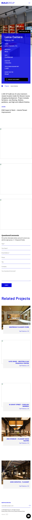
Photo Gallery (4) (24, 31)
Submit (6, 285)
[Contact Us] (28, 516)
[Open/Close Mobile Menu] (29, 3)
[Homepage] (8, 3)
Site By (3, 514)
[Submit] (29, 505)
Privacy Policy (4, 511)
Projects (7, 86)
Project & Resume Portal (19, 511)
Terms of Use (11, 511)
